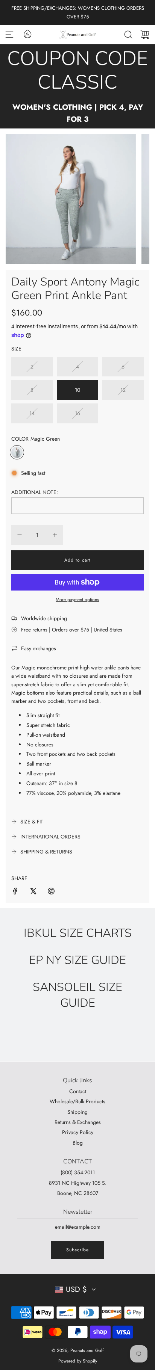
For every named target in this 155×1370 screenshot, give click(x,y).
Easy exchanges (38, 648)
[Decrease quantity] (19, 535)
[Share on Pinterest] (51, 892)
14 (32, 413)
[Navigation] (9, 34)
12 (123, 390)
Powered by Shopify (77, 1361)
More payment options (77, 599)
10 (77, 390)
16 (77, 413)
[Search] (128, 34)
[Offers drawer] (27, 33)
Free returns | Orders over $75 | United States (71, 629)
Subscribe (77, 1249)
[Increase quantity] (55, 535)
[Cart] (145, 34)
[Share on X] (33, 892)
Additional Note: (34, 492)
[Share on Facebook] (15, 892)
